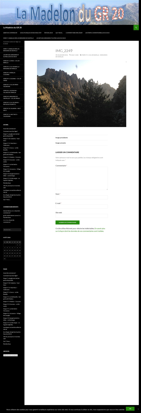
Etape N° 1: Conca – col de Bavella (11, 61)
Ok (130, 408)
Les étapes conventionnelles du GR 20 (97, 32)
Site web (59, 212)
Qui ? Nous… (59, 32)
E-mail (58, 203)
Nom (58, 194)
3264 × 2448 (74, 55)
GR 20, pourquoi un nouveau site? (30, 32)
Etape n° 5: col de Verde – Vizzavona (11, 85)
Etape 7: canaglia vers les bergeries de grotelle (18, 38)
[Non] (138, 409)
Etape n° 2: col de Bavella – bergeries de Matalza (11, 67)
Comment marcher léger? (74, 32)
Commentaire (61, 165)
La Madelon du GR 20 (12, 27)
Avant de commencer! (10, 32)
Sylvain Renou (7, 211)
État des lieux (48, 32)
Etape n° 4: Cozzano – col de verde (12, 79)
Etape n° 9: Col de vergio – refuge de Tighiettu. (11, 103)
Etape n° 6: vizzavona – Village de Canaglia (10, 91)
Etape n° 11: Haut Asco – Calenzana (10, 115)
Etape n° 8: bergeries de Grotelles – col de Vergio (11, 97)
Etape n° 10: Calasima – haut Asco (12, 109)
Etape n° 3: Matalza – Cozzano (9, 73)
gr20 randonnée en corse (10, 215)
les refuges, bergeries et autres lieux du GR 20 (51, 38)
